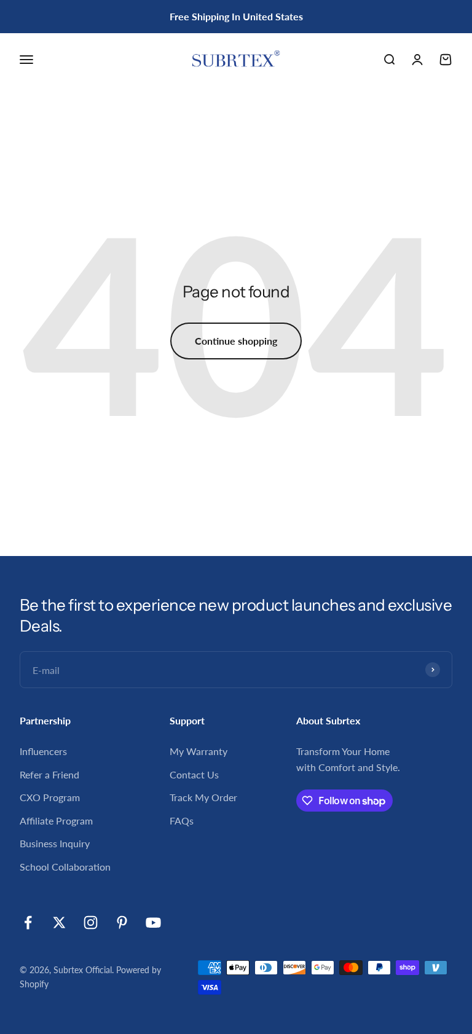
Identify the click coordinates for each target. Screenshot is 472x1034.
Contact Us (194, 774)
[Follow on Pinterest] (122, 922)
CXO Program (50, 797)
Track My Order (203, 797)
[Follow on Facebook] (28, 922)
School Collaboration (65, 866)
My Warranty (198, 751)
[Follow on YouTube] (153, 922)
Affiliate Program (56, 820)
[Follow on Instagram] (90, 922)
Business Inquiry (55, 843)
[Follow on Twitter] (59, 922)
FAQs (182, 820)
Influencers (43, 751)
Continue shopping (236, 341)
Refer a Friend (49, 774)
